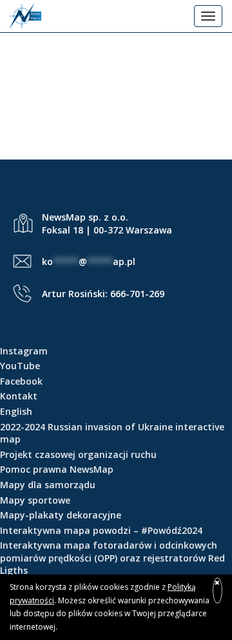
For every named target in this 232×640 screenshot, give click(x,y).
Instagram (24, 351)
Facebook (21, 381)
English (16, 411)
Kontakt (18, 396)
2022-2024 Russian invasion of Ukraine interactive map (112, 433)
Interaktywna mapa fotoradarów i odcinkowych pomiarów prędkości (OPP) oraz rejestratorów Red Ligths (112, 557)
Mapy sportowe (35, 500)
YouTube (20, 366)
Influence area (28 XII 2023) (116, 98)
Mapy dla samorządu (47, 485)
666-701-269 (137, 294)
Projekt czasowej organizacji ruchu (78, 454)
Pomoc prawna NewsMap (56, 469)
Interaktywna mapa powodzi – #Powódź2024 (101, 530)
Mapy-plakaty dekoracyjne (60, 515)
